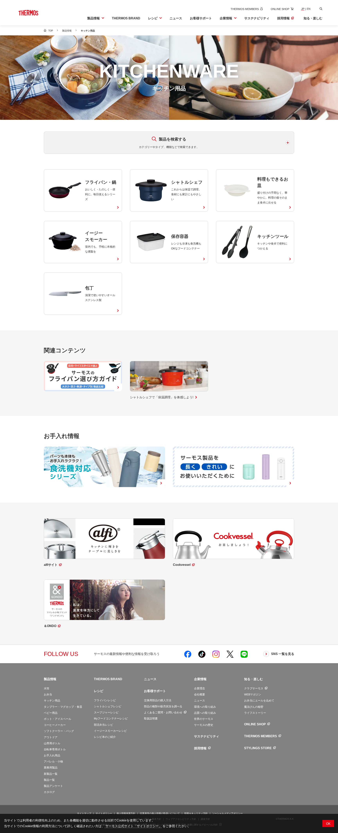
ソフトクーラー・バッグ (59, 731)
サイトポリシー (104, 813)
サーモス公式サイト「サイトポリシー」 (133, 826)
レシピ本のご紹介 (105, 736)
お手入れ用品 (52, 755)
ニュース (150, 679)
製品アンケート (53, 785)
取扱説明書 (151, 718)
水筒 (46, 688)
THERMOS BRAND (108, 679)
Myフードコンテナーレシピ (111, 718)
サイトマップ (84, 813)
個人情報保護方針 (126, 813)
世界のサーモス (203, 718)
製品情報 (50, 679)
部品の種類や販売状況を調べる (163, 706)
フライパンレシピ (105, 700)
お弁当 (48, 694)
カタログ (49, 792)
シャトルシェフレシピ (107, 706)
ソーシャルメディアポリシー (227, 813)
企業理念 (199, 688)
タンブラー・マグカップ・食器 (63, 706)
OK (328, 823)
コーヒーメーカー (55, 724)
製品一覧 (49, 779)
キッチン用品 (52, 700)
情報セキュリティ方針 (196, 813)
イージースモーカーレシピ (110, 730)
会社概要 (199, 694)
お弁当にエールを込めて (259, 700)
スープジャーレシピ (106, 712)
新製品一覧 (51, 773)
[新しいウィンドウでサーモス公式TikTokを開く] (201, 653)
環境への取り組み (205, 706)
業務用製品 (51, 767)
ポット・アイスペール (57, 718)
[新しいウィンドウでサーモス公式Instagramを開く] (215, 653)
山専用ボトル (52, 743)
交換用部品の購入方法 (157, 700)
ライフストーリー (255, 712)
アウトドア (51, 737)
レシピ (98, 691)
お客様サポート (155, 691)
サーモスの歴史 (203, 724)
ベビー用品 (51, 712)
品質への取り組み (205, 712)
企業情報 (200, 679)
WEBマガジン (252, 694)
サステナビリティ (206, 736)
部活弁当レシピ (103, 724)
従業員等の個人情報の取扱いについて (160, 813)
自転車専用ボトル (55, 749)
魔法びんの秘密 (253, 706)
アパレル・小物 (53, 761)
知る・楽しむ (253, 679)
